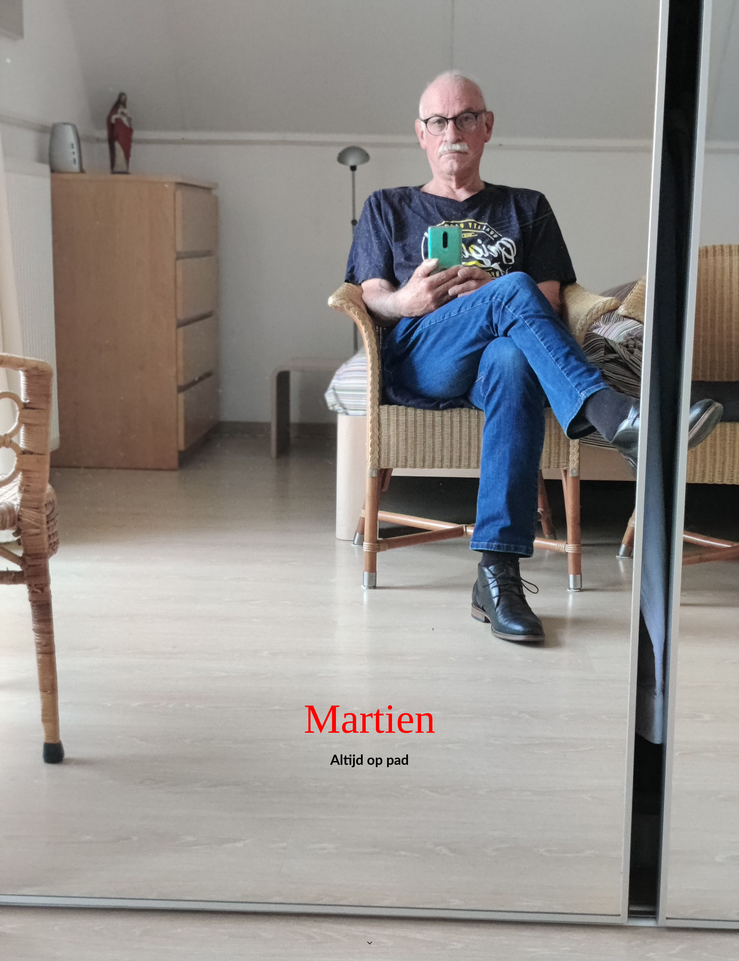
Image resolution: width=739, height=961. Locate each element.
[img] (369, 480)
